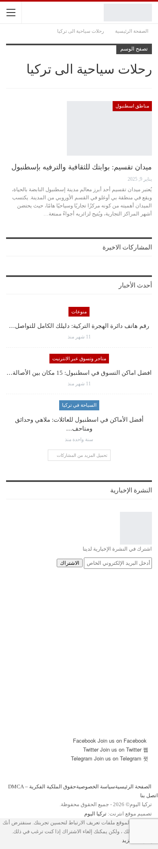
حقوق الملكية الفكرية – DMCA (42, 787)
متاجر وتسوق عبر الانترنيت (79, 358)
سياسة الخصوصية (95, 787)
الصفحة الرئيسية (133, 787)
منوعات (79, 312)
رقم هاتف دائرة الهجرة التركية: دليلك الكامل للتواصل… (79, 326)
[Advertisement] (79, 657)
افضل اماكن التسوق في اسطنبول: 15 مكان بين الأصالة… (79, 373)
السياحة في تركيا (79, 405)
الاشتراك (69, 563)
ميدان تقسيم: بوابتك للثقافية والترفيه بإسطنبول (81, 167)
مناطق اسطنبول (132, 106)
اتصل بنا (149, 795)
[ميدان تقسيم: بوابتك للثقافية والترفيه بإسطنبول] (109, 128)
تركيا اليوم (95, 814)
